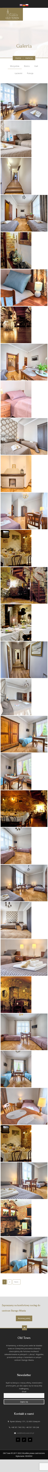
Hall (36, 66)
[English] (21, 6)
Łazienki (18, 73)
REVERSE (28, 1456)
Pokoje (30, 73)
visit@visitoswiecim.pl (25, 1433)
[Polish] (26, 6)
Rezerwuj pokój (24, 1318)
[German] (24, 6)
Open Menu (45, 14)
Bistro (27, 66)
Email (24, 1391)
